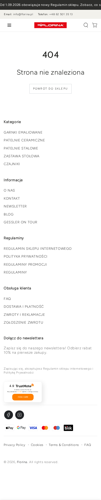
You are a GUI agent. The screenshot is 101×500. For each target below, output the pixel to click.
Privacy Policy (14, 445)
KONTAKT (12, 198)
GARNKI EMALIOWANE (23, 132)
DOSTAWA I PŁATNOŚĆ (24, 307)
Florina (22, 462)
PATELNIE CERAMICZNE (24, 140)
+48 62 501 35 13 (61, 14)
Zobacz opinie (23, 397)
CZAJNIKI (12, 164)
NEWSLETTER (15, 206)
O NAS (9, 190)
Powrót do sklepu (50, 88)
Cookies (37, 445)
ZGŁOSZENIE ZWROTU (23, 322)
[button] (85, 25)
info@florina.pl (23, 14)
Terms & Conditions (64, 445)
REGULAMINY (15, 272)
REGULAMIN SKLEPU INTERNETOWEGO (38, 249)
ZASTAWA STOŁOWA (21, 156)
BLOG (8, 214)
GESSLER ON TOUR (21, 222)
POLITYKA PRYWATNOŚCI (26, 256)
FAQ (7, 299)
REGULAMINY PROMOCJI (25, 264)
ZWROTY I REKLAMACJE (24, 315)
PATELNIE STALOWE (21, 148)
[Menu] (8, 25)
